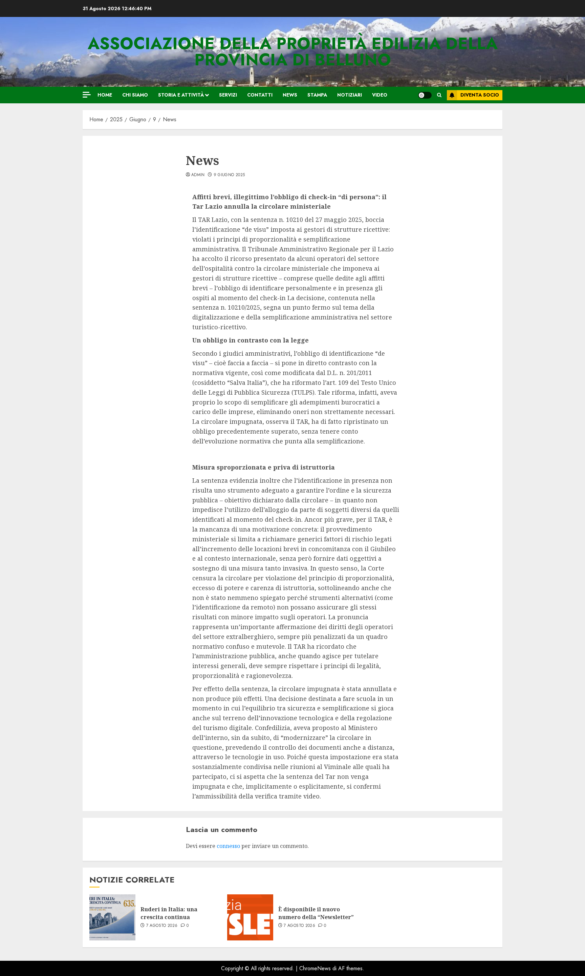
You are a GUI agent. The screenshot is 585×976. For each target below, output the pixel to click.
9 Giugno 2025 (229, 175)
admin (198, 175)
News (290, 94)
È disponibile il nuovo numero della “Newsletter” (316, 913)
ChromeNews (315, 968)
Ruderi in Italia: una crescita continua (168, 913)
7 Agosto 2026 (162, 926)
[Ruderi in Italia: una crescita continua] (112, 917)
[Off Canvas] (87, 95)
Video (379, 94)
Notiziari (349, 94)
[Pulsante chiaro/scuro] (425, 95)
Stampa (317, 94)
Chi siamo (135, 94)
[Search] (439, 95)
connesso (228, 846)
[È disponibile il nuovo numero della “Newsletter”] (250, 917)
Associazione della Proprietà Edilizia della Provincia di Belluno (293, 51)
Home (105, 94)
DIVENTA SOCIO (479, 94)
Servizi (228, 94)
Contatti (260, 94)
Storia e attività (181, 94)
